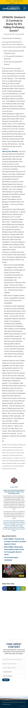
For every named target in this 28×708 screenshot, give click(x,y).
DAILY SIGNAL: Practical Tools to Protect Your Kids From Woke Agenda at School (15, 541)
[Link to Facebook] (20, 706)
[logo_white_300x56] (11, 8)
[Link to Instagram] (25, 706)
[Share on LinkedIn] (18, 588)
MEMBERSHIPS (12, 3)
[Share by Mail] (23, 588)
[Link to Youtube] (23, 706)
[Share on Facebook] (4, 588)
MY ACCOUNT (8, 1)
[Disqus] (14, 613)
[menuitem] (12, 3)
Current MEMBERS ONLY (18, 1)
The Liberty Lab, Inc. (7, 704)
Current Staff (20, 34)
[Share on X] (9, 588)
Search (6, 680)
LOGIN (18, 3)
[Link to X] (18, 706)
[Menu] (24, 8)
